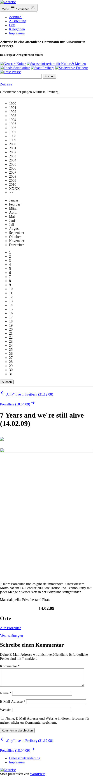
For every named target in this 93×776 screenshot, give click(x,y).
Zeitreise (6, 84)
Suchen (7, 382)
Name (5, 693)
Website (5, 710)
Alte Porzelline (10, 628)
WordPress (37, 774)
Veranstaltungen (11, 635)
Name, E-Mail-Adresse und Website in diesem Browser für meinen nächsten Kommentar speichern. (44, 720)
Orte (12, 25)
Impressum (17, 33)
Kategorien (17, 29)
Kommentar (10, 666)
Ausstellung (17, 21)
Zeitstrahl (15, 17)
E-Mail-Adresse (12, 701)
